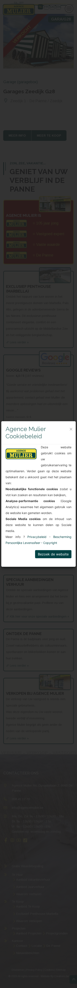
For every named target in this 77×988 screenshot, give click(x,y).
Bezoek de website (53, 554)
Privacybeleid (36, 537)
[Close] (71, 429)
